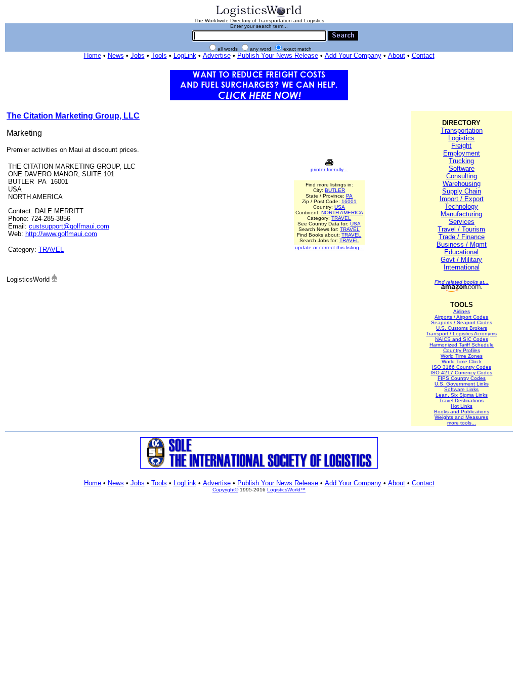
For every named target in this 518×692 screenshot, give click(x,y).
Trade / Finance (462, 237)
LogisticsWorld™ (286, 489)
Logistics (461, 138)
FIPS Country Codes (462, 378)
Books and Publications (461, 411)
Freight (461, 145)
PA (349, 196)
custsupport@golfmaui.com (69, 226)
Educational (461, 252)
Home (92, 55)
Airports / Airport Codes (461, 317)
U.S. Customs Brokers (461, 328)
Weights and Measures (461, 417)
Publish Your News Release (277, 55)
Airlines (461, 311)
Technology (461, 206)
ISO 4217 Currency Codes (461, 372)
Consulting (461, 176)
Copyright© (225, 489)
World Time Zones (462, 356)
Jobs (138, 55)
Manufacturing (461, 214)
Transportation (462, 130)
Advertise (217, 55)
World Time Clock (462, 361)
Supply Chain (461, 191)
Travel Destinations (461, 400)
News (116, 55)
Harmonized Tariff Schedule (461, 345)
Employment (461, 153)
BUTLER (335, 190)
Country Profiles (461, 350)
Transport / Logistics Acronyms (461, 333)
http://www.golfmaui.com (61, 234)
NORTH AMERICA (342, 212)
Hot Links (461, 406)
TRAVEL (51, 249)
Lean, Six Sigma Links (462, 395)
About (396, 55)
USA (339, 207)
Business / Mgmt (462, 244)
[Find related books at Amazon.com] (461, 290)
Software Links (461, 389)
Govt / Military (461, 259)
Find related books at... (462, 282)
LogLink (185, 55)
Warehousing (462, 183)
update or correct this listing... (329, 247)
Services (461, 221)
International (462, 267)
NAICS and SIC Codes (461, 339)
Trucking (461, 161)
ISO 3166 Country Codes (461, 367)
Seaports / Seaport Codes (461, 322)
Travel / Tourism (461, 229)
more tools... (461, 423)
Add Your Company (353, 55)
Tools (159, 55)
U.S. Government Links (462, 384)
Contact (423, 55)
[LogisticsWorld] (259, 16)
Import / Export (462, 199)
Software (461, 168)
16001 (349, 201)
